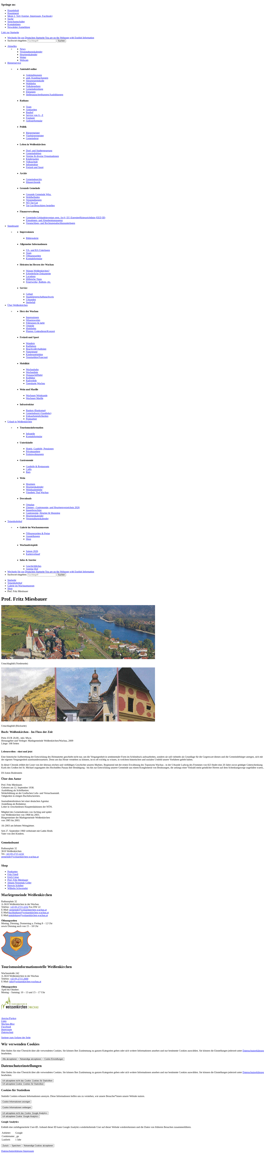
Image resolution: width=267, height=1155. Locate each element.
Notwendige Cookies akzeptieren (38, 1145)
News (22, 49)
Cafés (29, 469)
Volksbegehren (33, 86)
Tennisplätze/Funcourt (37, 357)
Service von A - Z (34, 115)
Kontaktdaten (14, 24)
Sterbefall (30, 302)
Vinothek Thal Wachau (37, 492)
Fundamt (30, 118)
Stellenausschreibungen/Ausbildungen (44, 94)
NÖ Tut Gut (32, 202)
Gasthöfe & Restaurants (37, 466)
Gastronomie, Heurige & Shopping (43, 513)
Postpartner (31, 418)
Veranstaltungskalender (31, 51)
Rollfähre (30, 377)
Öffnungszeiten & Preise (38, 533)
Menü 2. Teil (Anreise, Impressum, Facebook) (29, 16)
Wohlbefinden (33, 197)
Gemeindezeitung (34, 89)
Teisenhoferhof (14, 521)
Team (28, 106)
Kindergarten (32, 159)
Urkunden (31, 299)
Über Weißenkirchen (17, 305)
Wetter (23, 57)
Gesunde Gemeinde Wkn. (38, 194)
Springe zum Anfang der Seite (16, 1037)
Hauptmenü (13, 13)
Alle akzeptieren (9, 1059)
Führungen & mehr (35, 323)
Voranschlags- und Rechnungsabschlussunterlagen (50, 223)
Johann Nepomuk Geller (19, 882)
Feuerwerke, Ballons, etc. (38, 282)
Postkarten (12, 871)
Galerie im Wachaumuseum (20, 585)
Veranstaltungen (34, 200)
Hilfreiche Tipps (34, 279)
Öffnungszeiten (33, 255)
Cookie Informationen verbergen (16, 1107)
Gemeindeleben (33, 153)
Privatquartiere (33, 451)
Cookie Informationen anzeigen (16, 1102)
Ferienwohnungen (35, 454)
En (69, 37)
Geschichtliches (33, 566)
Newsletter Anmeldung (18, 27)
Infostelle (30, 433)
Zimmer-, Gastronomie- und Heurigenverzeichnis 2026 (53, 507)
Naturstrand (31, 351)
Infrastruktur (32, 164)
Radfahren (31, 346)
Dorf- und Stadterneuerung (39, 150)
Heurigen (30, 484)
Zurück (5, 1145)
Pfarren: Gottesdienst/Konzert (40, 331)
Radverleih (31, 380)
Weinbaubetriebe (34, 489)
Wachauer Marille (34, 398)
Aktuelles (12, 46)
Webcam (24, 60)
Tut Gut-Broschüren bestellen (40, 205)
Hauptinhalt (13, 10)
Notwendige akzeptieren (30, 1059)
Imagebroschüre (34, 510)
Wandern (30, 343)
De (26, 37)
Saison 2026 (32, 551)
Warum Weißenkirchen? (37, 270)
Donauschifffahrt (34, 375)
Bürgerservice (14, 63)
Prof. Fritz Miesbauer (17, 880)
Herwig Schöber (15, 885)
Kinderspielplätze (34, 354)
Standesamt (13, 226)
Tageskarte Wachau (35, 383)
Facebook (6, 1026)
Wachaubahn (32, 369)
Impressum (6, 1029)
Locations (31, 276)
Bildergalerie (32, 238)
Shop (28, 539)
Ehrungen (31, 91)
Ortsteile (30, 325)
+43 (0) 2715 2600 (19, 978)
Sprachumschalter (16, 21)
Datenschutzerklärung (253, 1050)
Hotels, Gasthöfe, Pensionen (40, 448)
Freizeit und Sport (34, 167)
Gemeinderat (32, 138)
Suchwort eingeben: (17, 40)
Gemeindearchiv (34, 179)
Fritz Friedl (12, 874)
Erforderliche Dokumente (38, 273)
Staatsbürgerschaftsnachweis (40, 296)
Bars (28, 472)
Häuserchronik (33, 182)
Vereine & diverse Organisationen (42, 156)
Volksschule (32, 161)
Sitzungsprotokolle (35, 80)
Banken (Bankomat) (36, 410)
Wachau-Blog (8, 1024)
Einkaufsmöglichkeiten (37, 416)
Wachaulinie (32, 372)
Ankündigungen (34, 75)
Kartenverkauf (33, 554)
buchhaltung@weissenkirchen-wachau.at (29, 912)
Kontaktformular (34, 258)
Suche (10, 18)
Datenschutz (7, 1032)
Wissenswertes (33, 320)
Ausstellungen (33, 536)
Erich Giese (13, 877)
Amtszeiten (31, 109)
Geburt (29, 294)
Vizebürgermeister (35, 135)
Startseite (11, 580)
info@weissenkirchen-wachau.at (25, 981)
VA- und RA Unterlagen (38, 250)
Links (3, 1021)
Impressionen (32, 317)
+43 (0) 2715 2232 (15, 854)
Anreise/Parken (8, 1018)
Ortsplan (30, 504)
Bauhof (29, 112)
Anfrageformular (34, 120)
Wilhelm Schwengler (17, 888)
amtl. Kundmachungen (37, 78)
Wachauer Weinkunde (36, 395)
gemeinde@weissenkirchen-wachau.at (20, 856)
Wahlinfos (31, 83)
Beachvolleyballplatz (36, 349)
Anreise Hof (32, 569)
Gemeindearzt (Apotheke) (38, 413)
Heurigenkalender (28, 54)
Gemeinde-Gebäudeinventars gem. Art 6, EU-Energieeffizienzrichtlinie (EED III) (65, 217)
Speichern (16, 1145)
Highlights (31, 328)
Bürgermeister (33, 132)
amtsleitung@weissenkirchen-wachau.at (28, 915)
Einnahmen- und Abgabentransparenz (44, 220)
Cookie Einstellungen (53, 1059)
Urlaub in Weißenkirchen (19, 421)
